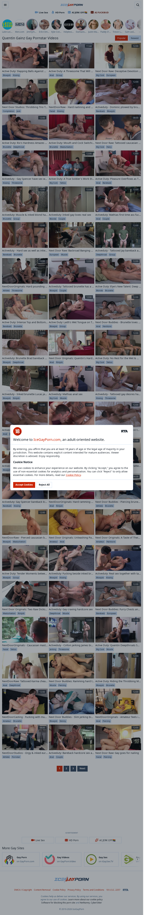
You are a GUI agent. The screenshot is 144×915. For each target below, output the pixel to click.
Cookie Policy (73, 475)
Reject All (44, 484)
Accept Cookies (24, 484)
